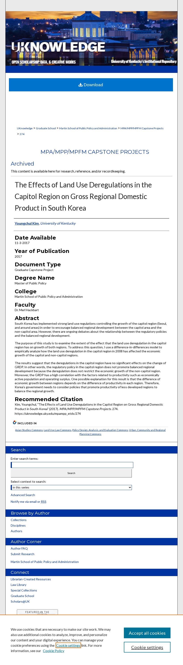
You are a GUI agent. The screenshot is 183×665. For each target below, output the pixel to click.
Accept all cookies (147, 633)
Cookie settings (68, 645)
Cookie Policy (53, 651)
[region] (91, 640)
